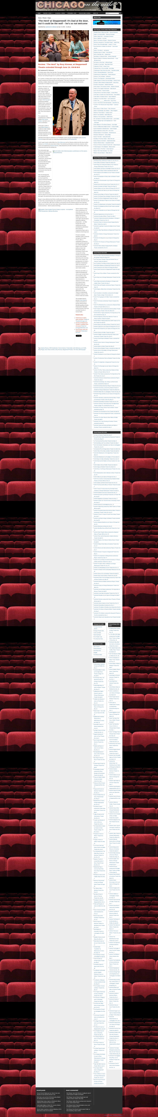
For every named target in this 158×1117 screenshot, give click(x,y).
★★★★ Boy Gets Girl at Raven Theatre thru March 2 (114, 745)
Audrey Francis (45, 348)
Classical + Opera (60, 13)
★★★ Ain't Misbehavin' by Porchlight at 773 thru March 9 (106, 456)
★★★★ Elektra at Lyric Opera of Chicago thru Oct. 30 (114, 776)
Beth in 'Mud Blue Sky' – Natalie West (102, 54)
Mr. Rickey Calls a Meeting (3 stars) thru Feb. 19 (99, 890)
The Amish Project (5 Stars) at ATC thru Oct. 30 (99, 966)
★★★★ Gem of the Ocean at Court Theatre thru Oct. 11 (106, 184)
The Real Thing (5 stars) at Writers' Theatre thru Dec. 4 (99, 1050)
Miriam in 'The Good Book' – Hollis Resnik (103, 116)
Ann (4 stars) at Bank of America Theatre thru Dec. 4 (99, 742)
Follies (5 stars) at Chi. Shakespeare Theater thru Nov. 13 (99, 816)
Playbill (95, 652)
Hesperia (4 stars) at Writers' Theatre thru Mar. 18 (98, 835)
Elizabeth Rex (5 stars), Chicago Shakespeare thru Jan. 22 (99, 802)
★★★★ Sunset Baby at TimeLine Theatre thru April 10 (106, 194)
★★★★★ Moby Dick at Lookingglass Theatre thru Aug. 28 (107, 391)
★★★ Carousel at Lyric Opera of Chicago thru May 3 (106, 267)
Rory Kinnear (59, 349)
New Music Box (97, 650)
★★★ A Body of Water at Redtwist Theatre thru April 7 (115, 665)
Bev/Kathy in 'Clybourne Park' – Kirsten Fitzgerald (105, 56)
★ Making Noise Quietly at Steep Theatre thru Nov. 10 (114, 630)
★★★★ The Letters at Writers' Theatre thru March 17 (114, 926)
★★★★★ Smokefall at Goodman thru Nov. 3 (104, 605)
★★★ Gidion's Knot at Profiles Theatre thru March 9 (105, 464)
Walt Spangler (82, 349)
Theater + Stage (47, 13)
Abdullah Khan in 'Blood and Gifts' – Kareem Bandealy (106, 32)
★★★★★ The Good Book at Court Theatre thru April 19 (106, 411)
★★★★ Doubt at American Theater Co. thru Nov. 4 (114, 770)
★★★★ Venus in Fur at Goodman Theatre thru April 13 (106, 573)
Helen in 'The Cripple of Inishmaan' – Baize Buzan (105, 88)
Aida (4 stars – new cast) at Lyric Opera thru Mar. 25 (99, 712)
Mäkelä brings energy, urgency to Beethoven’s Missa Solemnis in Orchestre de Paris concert (49, 1102)
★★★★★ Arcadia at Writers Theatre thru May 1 (104, 216)
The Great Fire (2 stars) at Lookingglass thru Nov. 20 (99, 1011)
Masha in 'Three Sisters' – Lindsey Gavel (103, 112)
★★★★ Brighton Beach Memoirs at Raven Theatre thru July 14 (114, 751)
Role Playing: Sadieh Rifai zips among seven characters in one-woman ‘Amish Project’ (78, 1102)
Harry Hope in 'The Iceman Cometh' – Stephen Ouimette (106, 86)
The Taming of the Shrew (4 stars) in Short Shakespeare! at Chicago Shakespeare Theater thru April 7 (99, 1058)
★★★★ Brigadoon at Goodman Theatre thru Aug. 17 (105, 498)
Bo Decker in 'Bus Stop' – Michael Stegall (103, 62)
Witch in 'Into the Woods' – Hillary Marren (103, 152)
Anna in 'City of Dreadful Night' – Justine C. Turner (105, 44)
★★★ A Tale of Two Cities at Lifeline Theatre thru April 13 (106, 450)
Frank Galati (83, 300)
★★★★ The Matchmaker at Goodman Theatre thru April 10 (107, 204)
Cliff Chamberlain (72, 139)
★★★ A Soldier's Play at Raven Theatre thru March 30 (114, 671)
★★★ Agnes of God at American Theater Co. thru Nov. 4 (114, 677)
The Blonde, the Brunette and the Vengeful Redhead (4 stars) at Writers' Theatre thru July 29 (99, 974)
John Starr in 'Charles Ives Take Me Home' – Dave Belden (107, 94)
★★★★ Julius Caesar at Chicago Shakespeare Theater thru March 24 (115, 835)
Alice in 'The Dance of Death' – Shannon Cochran (105, 40)
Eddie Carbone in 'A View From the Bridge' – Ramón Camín (107, 80)
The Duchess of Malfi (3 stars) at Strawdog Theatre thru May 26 (99, 999)
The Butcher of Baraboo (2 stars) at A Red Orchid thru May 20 (99, 982)
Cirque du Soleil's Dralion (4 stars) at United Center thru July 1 (99, 779)
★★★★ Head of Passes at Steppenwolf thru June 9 (114, 798)
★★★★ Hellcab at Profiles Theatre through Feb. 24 (114, 804)
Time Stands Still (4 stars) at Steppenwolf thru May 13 (98, 1069)
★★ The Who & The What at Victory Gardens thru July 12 (107, 263)
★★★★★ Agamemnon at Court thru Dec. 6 (103, 214)
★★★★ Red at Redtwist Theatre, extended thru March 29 (107, 348)
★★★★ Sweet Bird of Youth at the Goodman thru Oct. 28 (114, 907)
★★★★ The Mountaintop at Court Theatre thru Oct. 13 (106, 567)
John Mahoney (61, 142)
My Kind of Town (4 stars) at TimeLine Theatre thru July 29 (98, 896)
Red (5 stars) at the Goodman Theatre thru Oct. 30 (99, 917)
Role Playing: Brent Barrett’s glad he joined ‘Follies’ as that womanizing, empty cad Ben (78, 1110)
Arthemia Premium (108, 1115)
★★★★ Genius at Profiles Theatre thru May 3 (104, 332)
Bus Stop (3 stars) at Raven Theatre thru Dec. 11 (99, 759)
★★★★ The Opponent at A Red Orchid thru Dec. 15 (114, 944)
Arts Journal (96, 646)
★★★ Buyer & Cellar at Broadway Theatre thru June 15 (106, 458)
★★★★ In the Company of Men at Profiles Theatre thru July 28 (114, 815)
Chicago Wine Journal (85, 13)
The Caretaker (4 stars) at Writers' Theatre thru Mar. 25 (99, 987)
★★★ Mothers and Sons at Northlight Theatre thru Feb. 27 (107, 168)
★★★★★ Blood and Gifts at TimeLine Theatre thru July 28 (115, 989)
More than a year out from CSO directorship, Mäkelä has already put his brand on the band (48, 1098)
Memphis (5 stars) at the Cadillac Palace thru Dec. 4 (99, 876)
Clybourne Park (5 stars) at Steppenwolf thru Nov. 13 (99, 785)
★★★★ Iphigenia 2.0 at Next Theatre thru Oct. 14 (114, 821)
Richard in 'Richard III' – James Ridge (102, 134)
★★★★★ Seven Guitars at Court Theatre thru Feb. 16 (106, 603)
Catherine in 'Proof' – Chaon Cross (101, 66)
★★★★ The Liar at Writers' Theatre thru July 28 (115, 932)
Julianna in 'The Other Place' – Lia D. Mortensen (104, 98)
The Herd (75, 349)
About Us (95, 13)
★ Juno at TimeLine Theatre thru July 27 (103, 435)
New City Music (97, 634)
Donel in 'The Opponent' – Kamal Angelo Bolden (104, 78)
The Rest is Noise (98, 654)
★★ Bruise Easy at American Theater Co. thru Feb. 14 (106, 160)
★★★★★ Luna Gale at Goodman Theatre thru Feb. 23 (106, 593)
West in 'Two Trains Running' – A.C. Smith (103, 150)
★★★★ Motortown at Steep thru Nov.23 (103, 526)
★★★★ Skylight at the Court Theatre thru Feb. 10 (114, 889)
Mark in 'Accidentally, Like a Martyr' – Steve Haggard (105, 110)
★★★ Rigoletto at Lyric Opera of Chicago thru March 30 (114, 714)
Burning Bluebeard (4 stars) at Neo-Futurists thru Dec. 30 (99, 753)
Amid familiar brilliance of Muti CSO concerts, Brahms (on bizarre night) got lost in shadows (49, 1106)
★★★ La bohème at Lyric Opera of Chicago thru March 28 (114, 692)
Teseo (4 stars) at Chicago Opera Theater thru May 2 (99, 960)
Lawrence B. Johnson (51, 27)
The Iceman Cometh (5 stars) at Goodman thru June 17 (99, 1017)
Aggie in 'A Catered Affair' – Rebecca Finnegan (104, 34)
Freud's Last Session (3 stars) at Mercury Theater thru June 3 (99, 822)
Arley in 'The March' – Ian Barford (101, 50)
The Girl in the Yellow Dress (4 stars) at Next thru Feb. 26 (99, 1005)
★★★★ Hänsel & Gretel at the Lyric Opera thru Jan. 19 (114, 792)
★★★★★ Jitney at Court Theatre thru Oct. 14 (114, 1006)
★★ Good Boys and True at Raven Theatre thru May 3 (106, 443)
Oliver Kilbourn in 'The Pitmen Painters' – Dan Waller (105, 124)
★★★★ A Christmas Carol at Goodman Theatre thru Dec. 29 (114, 739)
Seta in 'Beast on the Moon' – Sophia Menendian (104, 140)
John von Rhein (97, 632)
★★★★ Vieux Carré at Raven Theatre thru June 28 (105, 575)
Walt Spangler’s (47, 100)
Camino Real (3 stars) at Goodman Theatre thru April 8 (99, 765)
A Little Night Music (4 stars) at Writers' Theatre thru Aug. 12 (99, 687)
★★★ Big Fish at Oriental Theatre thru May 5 (114, 683)
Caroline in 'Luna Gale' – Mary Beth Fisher (103, 64)
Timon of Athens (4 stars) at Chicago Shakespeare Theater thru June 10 (99, 1075)
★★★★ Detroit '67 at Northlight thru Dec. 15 (104, 504)
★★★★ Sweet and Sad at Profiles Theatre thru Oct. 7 (114, 901)
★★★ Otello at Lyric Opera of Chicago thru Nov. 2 (105, 476)
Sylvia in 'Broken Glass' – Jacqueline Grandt (104, 142)
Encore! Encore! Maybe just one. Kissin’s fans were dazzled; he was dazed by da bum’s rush (48, 1094)
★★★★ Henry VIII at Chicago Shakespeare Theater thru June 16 (114, 809)
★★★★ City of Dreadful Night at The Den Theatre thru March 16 (115, 757)
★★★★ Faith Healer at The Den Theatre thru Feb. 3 (114, 782)
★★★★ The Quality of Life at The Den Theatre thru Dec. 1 (114, 950)
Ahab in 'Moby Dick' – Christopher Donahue (103, 36)
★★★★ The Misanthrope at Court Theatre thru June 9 (114, 938)
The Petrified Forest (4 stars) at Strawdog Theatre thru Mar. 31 (99, 1032)
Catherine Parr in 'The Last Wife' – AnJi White (104, 68)
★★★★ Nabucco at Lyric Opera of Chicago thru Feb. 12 (106, 188)
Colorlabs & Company (117, 1115)
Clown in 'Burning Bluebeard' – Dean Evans (103, 72)
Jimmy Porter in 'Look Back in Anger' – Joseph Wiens (106, 92)
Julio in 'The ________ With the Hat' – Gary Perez (105, 100)
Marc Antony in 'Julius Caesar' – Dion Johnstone (104, 108)
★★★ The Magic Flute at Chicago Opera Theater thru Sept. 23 (115, 733)
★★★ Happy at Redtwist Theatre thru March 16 (104, 466)
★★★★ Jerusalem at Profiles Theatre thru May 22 (105, 186)
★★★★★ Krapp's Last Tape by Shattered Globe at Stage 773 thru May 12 (115, 1012)
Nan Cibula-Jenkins (50, 349)
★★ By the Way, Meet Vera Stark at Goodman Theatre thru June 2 (114, 644)
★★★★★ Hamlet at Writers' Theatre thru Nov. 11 (113, 1001)
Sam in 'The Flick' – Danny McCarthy (102, 136)
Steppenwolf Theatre (68, 349)
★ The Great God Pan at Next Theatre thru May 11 (105, 441)
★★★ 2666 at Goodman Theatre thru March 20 (104, 162)
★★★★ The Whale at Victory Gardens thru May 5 (114, 956)
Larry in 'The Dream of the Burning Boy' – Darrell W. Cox (106, 102)
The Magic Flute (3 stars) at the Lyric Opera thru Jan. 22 (99, 1023)
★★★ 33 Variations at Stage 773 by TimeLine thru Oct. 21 (114, 659)
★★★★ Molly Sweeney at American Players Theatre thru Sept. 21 (114, 854)
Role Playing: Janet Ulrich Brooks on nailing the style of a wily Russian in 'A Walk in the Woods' (78, 1094)
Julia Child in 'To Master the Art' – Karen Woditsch (105, 96)
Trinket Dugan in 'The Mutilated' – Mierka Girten (104, 146)
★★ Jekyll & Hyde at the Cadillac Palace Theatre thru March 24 (114, 649)
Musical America (97, 648)
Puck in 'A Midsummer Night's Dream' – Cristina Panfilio (106, 126)
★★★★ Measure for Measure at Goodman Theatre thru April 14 (114, 848)
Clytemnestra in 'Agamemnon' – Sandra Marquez (105, 74)
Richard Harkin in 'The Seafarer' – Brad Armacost (105, 132)
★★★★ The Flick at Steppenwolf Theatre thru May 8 (106, 198)
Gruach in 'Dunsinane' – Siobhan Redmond (103, 84)
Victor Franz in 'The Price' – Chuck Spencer (103, 148)
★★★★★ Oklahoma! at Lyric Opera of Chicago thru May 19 (114, 1024)
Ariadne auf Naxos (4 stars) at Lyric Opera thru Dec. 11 (98, 747)
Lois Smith (45, 144)
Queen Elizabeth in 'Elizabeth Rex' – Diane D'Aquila (105, 128)
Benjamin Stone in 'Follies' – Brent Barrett (103, 52)
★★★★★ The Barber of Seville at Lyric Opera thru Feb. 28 (107, 607)
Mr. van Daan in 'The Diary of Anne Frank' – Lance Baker (106, 118)
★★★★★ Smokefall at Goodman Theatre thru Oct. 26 (106, 401)
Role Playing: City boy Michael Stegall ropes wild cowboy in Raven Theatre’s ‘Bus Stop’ (77, 1098)
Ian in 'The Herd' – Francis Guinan (101, 90)
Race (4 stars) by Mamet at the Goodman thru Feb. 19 (99, 911)
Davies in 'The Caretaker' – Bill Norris (102, 76)
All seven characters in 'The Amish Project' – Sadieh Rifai (106, 42)
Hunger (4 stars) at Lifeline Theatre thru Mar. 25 (99, 841)
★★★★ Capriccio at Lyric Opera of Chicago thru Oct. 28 (106, 326)
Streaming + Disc (71, 13)
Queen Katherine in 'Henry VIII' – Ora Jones (103, 130)
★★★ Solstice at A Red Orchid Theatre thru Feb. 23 (105, 482)
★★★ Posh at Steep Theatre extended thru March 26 (106, 170)
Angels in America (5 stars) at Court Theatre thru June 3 (99, 736)
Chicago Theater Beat (99, 630)
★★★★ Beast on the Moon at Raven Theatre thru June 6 (107, 324)
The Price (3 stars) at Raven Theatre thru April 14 (99, 1044)
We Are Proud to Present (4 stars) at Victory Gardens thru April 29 (99, 1081)
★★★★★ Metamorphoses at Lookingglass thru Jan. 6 (114, 1018)
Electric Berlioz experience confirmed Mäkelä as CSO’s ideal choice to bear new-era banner (49, 1110)
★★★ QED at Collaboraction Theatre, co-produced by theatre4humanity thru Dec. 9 (114, 706)
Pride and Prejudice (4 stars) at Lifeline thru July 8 (99, 905)
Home (39, 13)
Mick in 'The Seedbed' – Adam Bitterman (103, 114)
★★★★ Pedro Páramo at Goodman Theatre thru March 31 (115, 876)
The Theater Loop (98, 636)
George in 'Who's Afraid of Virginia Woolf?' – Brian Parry (106, 82)
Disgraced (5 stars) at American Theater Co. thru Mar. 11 (99, 790)
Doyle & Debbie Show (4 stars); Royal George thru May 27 (99, 796)
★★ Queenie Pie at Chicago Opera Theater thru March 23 (107, 448)
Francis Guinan (54, 145)
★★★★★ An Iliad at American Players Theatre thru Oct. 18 (107, 385)
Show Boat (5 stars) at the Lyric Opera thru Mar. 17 (99, 943)
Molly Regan (45, 127)
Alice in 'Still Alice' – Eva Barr (100, 38)
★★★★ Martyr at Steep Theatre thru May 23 (104, 346)
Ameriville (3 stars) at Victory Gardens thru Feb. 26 (98, 726)
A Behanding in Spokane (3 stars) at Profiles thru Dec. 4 (99, 665)
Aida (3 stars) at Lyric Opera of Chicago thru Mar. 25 (99, 706)
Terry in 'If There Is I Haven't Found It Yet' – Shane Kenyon (107, 144)
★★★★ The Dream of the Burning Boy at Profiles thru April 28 (114, 921)
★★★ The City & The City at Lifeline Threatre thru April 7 (114, 720)
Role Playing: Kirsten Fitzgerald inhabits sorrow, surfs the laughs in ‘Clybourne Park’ (78, 1106)
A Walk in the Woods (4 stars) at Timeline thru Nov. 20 (99, 701)
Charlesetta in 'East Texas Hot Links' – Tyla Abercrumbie (106, 70)
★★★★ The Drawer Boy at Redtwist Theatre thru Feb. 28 (107, 196)
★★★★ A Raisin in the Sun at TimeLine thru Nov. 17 (105, 492)
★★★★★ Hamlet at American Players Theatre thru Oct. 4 (113, 995)
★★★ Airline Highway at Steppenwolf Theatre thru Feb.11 (107, 265)
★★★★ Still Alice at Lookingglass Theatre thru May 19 (114, 895)
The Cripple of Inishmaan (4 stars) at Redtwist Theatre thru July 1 (99, 993)
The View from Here (98, 638)
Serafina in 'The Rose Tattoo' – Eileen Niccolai (104, 138)
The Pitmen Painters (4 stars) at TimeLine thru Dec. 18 (99, 1038)
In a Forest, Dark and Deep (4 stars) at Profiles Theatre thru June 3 (99, 847)
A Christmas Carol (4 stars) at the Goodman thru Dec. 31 (114, 1065)
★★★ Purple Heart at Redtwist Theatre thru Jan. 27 (114, 698)
